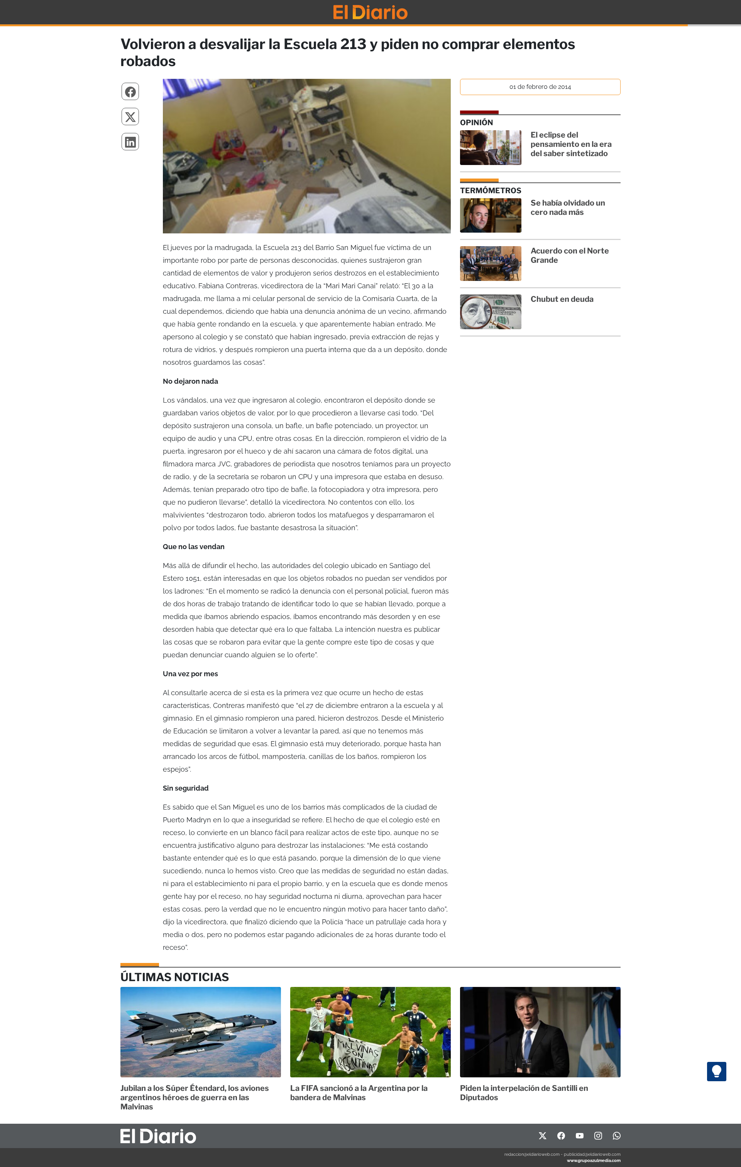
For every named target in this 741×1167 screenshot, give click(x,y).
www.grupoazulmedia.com (594, 1160)
